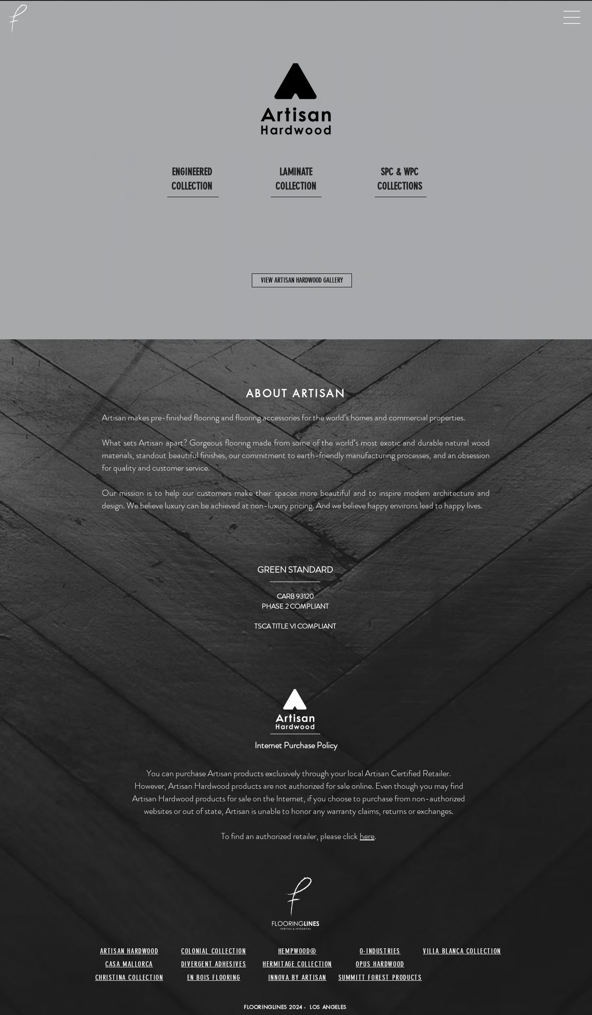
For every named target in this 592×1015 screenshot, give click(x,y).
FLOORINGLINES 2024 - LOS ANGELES (295, 1007)
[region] (192, 205)
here (367, 836)
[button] (570, 12)
